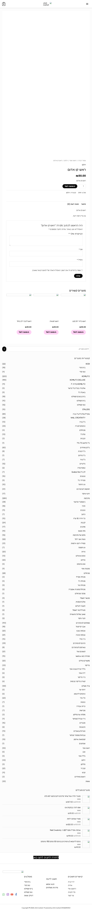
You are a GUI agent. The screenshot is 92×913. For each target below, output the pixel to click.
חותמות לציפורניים (83, 489)
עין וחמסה (81, 547)
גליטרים (82, 464)
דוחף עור (82, 690)
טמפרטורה (81, 468)
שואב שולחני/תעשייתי (77, 614)
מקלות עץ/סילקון (79, 714)
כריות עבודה (80, 706)
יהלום (83, 760)
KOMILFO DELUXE (77, 380)
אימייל (80, 260)
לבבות (83, 522)
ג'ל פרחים (81, 455)
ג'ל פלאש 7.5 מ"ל (83, 443)
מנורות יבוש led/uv (83, 656)
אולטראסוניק (80, 602)
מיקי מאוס (81, 531)
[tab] (83, 204)
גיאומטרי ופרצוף (79, 502)
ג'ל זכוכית (81, 451)
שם (81, 249)
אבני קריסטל (80, 626)
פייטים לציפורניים (79, 643)
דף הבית (71, 882)
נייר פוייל (82, 639)
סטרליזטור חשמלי (78, 610)
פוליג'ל (83, 434)
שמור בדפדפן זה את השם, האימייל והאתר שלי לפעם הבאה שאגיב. (56, 270)
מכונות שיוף (86, 568)
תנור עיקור (81, 618)
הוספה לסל (70, 186)
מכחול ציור (81, 585)
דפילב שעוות (28, 895)
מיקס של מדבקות (79, 535)
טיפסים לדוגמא (79, 694)
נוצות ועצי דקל (80, 539)
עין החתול (82, 484)
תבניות (82, 438)
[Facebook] (16, 894)
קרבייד (83, 768)
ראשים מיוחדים (80, 777)
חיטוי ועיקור (86, 494)
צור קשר (71, 895)
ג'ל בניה (82, 422)
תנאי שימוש (50, 884)
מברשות (82, 710)
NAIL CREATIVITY (78, 418)
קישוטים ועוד (81, 651)
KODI (88, 364)
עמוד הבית (82, 160)
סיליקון (83, 764)
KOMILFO (86, 376)
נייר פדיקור (81, 677)
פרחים (83, 560)
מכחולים (82, 430)
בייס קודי (82, 367)
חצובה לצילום (80, 606)
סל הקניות (71, 892)
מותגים (82, 527)
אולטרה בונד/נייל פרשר (76, 388)
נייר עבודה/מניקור (78, 719)
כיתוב (83, 514)
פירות (83, 552)
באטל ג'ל (81, 392)
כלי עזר (82, 698)
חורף (83, 506)
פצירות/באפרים (79, 731)
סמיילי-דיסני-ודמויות (78, 543)
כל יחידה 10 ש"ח (79, 518)
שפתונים (82, 743)
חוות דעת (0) (73, 204)
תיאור (83, 204)
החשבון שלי (72, 889)
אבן (84, 752)
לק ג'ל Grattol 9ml (78, 472)
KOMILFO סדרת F (78, 384)
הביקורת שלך (76, 233)
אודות (70, 885)
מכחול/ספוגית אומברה (77, 589)
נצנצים (82, 476)
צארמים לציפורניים (78, 647)
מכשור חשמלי (85, 598)
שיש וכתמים (81, 564)
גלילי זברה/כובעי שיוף (77, 669)
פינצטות (82, 727)
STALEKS (86, 409)
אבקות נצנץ (80, 631)
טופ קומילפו (81, 405)
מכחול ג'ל (81, 581)
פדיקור (87, 665)
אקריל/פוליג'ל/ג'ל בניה (81, 414)
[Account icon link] (3, 15)
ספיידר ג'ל (81, 480)
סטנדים (82, 723)
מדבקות (87, 498)
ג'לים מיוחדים (85, 447)
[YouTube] (12, 894)
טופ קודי (82, 372)
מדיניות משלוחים (52, 887)
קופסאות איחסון (79, 739)
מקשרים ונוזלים (84, 661)
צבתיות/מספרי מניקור (77, 735)
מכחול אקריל (80, 577)
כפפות (83, 702)
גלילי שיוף (82, 756)
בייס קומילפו (81, 401)
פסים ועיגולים (80, 556)
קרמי (83, 772)
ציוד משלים (86, 686)
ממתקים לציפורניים (83, 623)
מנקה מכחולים (80, 593)
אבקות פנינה (80, 635)
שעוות (88, 781)
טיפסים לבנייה (80, 426)
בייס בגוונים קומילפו (78, 396)
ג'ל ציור (82, 459)
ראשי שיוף (86, 748)
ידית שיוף (82, 673)
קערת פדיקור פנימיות (77, 681)
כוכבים (82, 510)
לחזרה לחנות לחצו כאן (46, 857)
